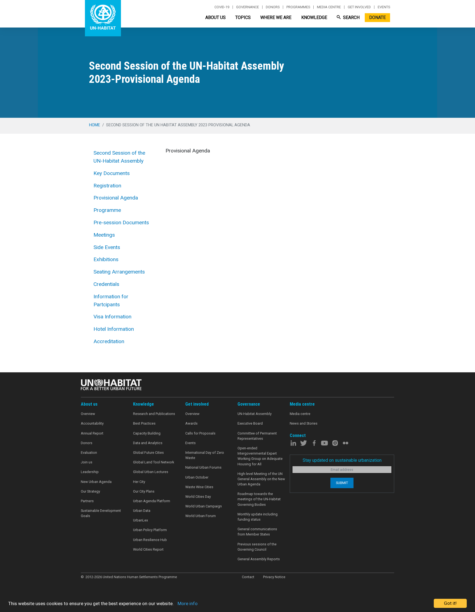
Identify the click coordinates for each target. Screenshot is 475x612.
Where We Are (275, 17)
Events (384, 7)
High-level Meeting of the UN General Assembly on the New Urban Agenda (261, 479)
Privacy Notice (274, 577)
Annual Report (92, 433)
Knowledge (314, 17)
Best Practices (144, 423)
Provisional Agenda (115, 198)
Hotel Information (113, 329)
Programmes (298, 7)
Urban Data (141, 511)
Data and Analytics (147, 443)
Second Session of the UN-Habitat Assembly (119, 157)
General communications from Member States (257, 531)
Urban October (196, 477)
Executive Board (250, 423)
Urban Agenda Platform (151, 501)
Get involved (359, 7)
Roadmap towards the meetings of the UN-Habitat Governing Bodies (259, 499)
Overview (88, 414)
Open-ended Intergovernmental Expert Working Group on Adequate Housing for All (260, 456)
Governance (247, 7)
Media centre (329, 7)
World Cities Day (198, 496)
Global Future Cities (148, 452)
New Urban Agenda (96, 482)
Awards (191, 423)
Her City (139, 482)
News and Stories (303, 423)
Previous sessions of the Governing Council (257, 546)
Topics (243, 17)
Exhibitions (105, 259)
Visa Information (112, 316)
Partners (87, 501)
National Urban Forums (203, 467)
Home (94, 124)
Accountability (92, 423)
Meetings (104, 235)
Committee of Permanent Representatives (257, 436)
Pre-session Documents (121, 222)
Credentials (106, 284)
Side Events (106, 247)
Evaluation (89, 452)
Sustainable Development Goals (101, 513)
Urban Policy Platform (150, 530)
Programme (107, 210)
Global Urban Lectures (150, 472)
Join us (86, 462)
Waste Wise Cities (199, 487)
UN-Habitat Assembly (255, 414)
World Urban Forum (200, 516)
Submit (342, 483)
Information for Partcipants (110, 300)
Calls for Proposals (200, 433)
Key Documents (111, 173)
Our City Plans (143, 491)
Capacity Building (147, 433)
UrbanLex (140, 520)
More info (188, 603)
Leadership (90, 472)
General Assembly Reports (259, 559)
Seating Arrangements (119, 272)
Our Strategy (90, 491)
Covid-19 (221, 7)
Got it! (450, 603)
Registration (107, 185)
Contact (248, 577)
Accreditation (108, 341)
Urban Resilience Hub (150, 540)
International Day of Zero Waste (204, 455)
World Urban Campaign (203, 506)
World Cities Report (148, 549)
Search (351, 17)
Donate (377, 17)
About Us (215, 17)
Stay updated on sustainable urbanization (342, 460)
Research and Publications (154, 414)
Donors (273, 7)
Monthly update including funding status (258, 516)
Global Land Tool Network (153, 462)
